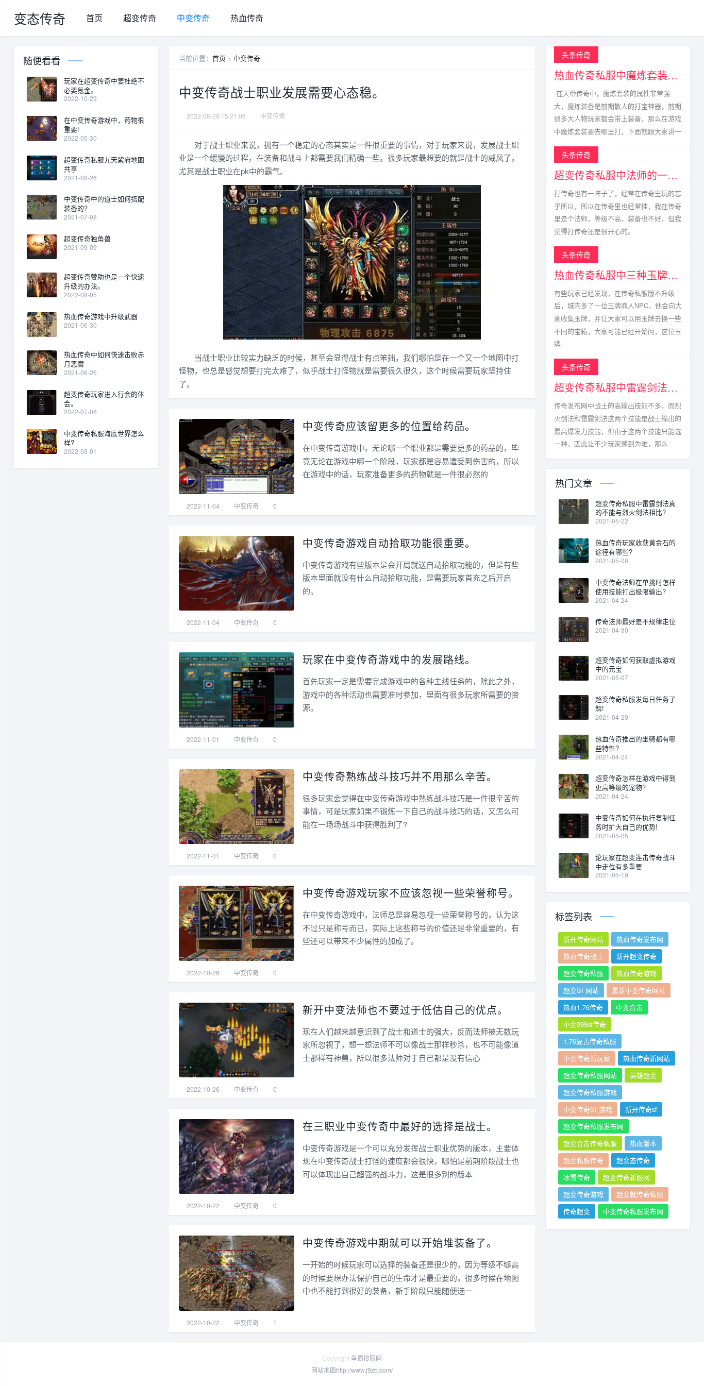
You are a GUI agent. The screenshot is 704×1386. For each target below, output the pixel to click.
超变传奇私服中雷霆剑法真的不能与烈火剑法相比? (635, 508)
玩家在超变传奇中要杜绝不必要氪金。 (104, 85)
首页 (94, 18)
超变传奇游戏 (583, 1194)
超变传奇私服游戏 (590, 1092)
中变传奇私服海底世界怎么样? (104, 438)
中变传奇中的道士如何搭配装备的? (104, 203)
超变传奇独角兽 (87, 238)
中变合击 (629, 1007)
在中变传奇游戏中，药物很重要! (104, 124)
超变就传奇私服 (639, 1194)
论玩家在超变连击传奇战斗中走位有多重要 (635, 862)
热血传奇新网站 (646, 1058)
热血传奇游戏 (636, 973)
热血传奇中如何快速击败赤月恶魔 (104, 359)
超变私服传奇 (583, 1160)
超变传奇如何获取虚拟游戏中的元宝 (635, 664)
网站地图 (323, 1369)
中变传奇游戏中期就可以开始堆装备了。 (400, 1242)
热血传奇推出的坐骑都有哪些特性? (635, 743)
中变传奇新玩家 (586, 1058)
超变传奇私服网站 (590, 1075)
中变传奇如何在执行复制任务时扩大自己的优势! (635, 822)
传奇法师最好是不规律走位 (635, 621)
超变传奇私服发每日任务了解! (635, 704)
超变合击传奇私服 (590, 1143)
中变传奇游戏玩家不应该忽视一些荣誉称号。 (411, 892)
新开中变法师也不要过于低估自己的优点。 (405, 1009)
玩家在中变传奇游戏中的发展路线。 (389, 659)
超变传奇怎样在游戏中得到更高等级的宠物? (635, 782)
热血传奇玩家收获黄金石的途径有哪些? (635, 547)
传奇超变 (576, 1211)
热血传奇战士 (583, 956)
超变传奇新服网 (626, 1177)
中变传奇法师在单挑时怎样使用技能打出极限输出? (635, 587)
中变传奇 (193, 18)
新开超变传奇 (636, 956)
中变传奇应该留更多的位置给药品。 (389, 425)
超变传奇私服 (583, 973)
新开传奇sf (641, 1109)
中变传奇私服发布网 (633, 1211)
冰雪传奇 (576, 1177)
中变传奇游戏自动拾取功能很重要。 (389, 542)
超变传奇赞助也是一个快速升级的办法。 (104, 281)
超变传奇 (139, 18)
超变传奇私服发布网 (593, 1126)
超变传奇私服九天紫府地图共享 (104, 164)
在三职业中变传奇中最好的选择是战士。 (400, 1126)
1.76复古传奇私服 (589, 1041)
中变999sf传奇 (584, 1024)
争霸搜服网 (366, 1358)
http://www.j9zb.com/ (364, 1369)
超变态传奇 (633, 1160)
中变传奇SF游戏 (587, 1109)
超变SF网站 (581, 990)
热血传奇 (246, 18)
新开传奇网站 (583, 939)
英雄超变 (643, 1075)
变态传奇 (39, 18)
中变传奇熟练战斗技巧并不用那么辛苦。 (400, 776)
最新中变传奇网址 (638, 990)
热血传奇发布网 (639, 939)
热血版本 (643, 1143)
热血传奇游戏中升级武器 (101, 316)
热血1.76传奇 (583, 1007)
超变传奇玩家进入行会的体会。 (104, 399)
